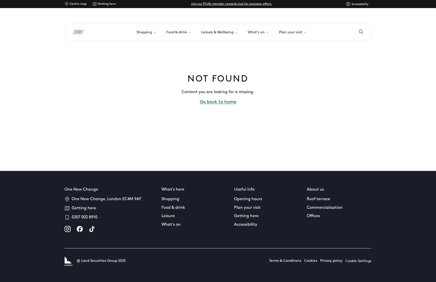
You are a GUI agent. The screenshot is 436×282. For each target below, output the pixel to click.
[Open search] (361, 32)
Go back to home (218, 102)
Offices (313, 216)
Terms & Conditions (285, 261)
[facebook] (80, 229)
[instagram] (68, 229)
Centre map (78, 4)
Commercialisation (325, 208)
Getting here (107, 4)
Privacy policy (331, 261)
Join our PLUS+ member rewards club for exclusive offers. (231, 4)
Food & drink (173, 208)
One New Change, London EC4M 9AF (106, 199)
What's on (171, 225)
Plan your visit (247, 208)
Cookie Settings (358, 261)
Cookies (310, 261)
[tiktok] (92, 229)
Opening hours (248, 199)
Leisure (168, 216)
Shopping (170, 199)
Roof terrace (318, 199)
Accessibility (245, 225)
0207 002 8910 (84, 217)
